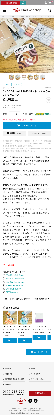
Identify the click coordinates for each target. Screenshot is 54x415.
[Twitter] (36, 400)
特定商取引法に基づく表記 (14, 379)
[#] (48, 100)
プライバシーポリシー (39, 379)
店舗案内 (34, 368)
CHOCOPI (10, 16)
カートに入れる (29, 125)
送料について (16, 133)
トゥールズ (10, 88)
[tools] (21, 399)
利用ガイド (9, 374)
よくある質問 (35, 374)
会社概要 (8, 368)
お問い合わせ (40, 393)
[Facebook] (30, 400)
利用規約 (8, 384)
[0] (49, 2)
